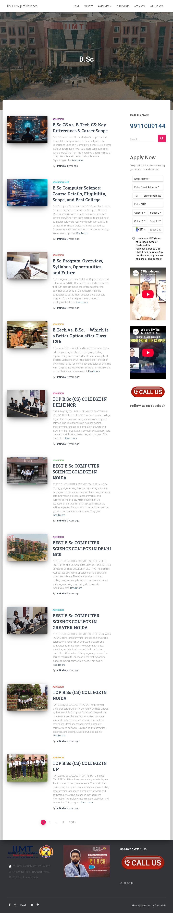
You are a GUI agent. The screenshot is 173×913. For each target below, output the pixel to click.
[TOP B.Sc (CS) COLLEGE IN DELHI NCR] (27, 403)
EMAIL (23, 905)
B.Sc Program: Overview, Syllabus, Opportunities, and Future (78, 266)
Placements (123, 6)
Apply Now (139, 6)
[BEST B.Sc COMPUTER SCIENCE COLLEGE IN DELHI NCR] (27, 547)
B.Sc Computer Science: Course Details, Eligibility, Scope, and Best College (79, 194)
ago (72, 166)
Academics (104, 6)
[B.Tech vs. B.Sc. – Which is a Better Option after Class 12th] (27, 334)
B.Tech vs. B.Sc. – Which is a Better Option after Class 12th (80, 336)
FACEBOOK (9, 905)
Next (71, 822)
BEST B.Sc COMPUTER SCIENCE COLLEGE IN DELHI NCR (82, 548)
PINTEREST (37, 905)
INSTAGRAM (15, 905)
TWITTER (32, 905)
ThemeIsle (160, 905)
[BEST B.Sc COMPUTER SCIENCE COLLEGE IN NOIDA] (27, 470)
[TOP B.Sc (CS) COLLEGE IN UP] (27, 768)
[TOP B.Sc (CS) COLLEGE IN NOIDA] (27, 697)
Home (76, 6)
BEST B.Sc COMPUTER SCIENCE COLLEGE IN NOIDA (76, 472)
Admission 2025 (61, 182)
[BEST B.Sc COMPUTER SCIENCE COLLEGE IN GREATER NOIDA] (27, 620)
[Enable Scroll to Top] (166, 906)
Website (88, 6)
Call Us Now (156, 6)
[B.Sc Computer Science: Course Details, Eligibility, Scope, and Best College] (27, 192)
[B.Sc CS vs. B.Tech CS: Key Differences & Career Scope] (27, 129)
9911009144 (126, 883)
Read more (77, 160)
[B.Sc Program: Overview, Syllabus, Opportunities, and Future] (27, 265)
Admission (58, 119)
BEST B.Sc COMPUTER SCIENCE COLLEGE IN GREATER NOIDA (76, 621)
